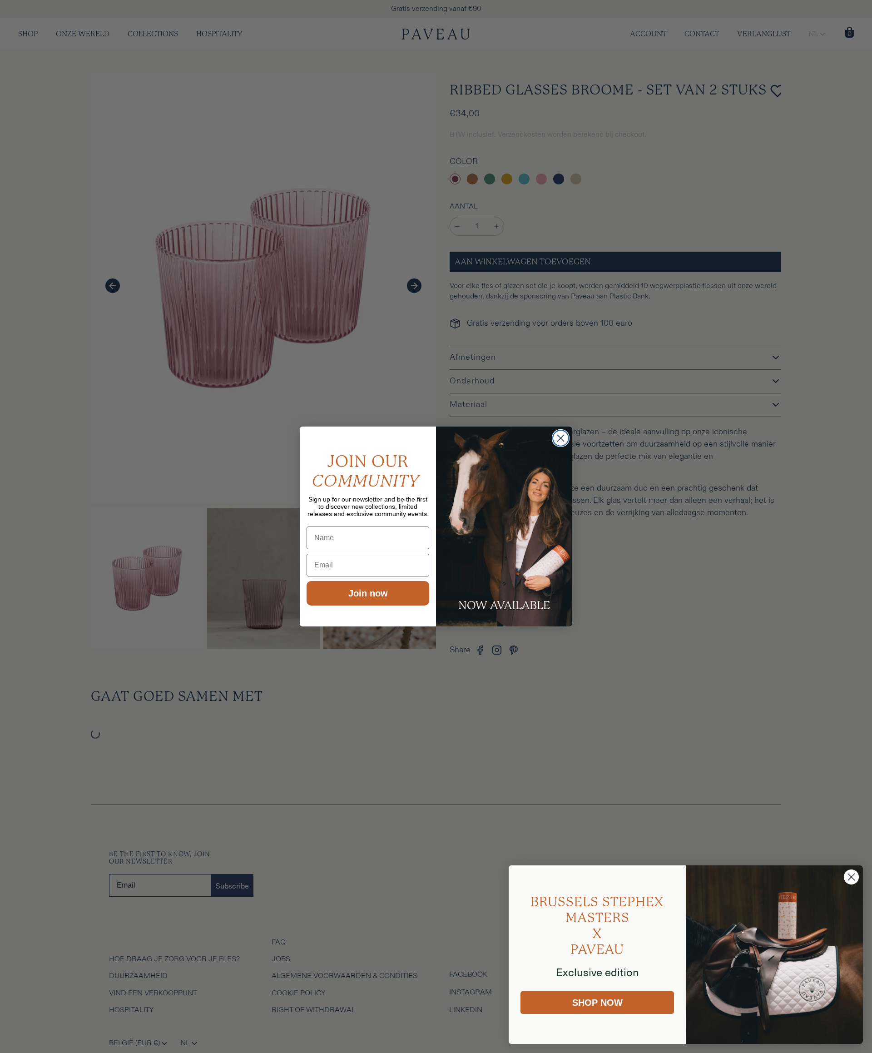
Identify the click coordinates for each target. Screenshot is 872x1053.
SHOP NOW (597, 1003)
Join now (368, 593)
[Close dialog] (561, 438)
